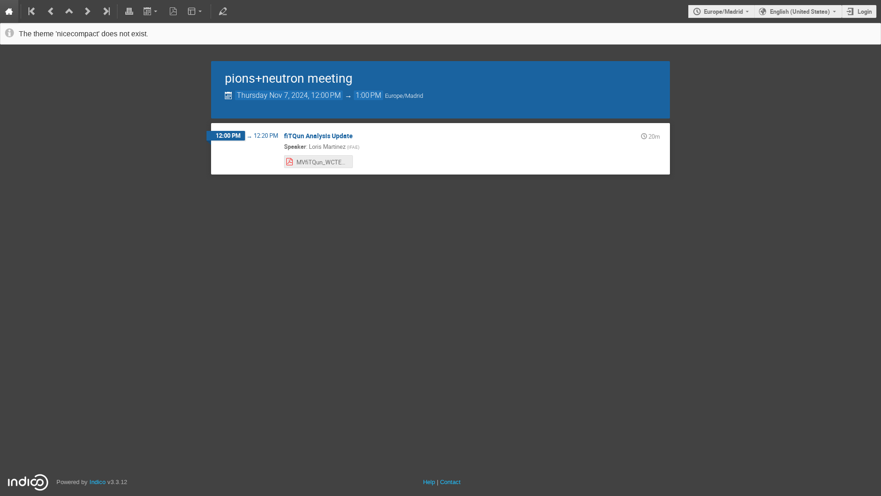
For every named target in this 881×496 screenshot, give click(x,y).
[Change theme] (196, 11)
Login (865, 11)
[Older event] (51, 11)
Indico (97, 482)
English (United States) (800, 11)
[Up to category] (69, 11)
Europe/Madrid (723, 11)
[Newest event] (105, 11)
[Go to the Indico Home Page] (9, 11)
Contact (450, 482)
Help (429, 482)
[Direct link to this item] (359, 136)
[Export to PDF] (173, 11)
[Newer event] (87, 11)
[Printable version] (129, 11)
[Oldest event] (32, 11)
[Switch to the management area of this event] (222, 11)
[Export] (151, 11)
